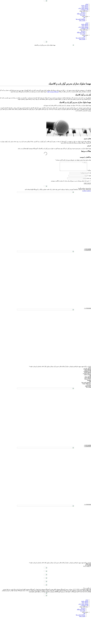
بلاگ (84, 17)
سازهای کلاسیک (87, 368)
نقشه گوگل (88, 563)
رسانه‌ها (89, 380)
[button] (45, 566)
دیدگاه (89, 170)
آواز (90, 375)
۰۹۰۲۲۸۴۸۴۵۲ (87, 308)
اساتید (86, 4)
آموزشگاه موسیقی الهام (53, 91)
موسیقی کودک (84, 5)
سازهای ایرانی (87, 370)
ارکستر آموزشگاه (81, 13)
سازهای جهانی (84, 6)
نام (90, 173)
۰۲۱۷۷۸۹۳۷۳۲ (87, 250)
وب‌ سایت (88, 178)
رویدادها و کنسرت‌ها (80, 19)
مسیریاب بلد (88, 565)
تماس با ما (82, 15)
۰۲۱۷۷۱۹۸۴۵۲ (87, 249)
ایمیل (89, 175)
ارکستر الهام (88, 385)
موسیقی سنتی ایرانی (83, 8)
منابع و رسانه (82, 20)
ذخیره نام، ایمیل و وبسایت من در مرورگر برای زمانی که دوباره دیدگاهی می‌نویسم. (70, 181)
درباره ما (83, 12)
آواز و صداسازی (84, 9)
